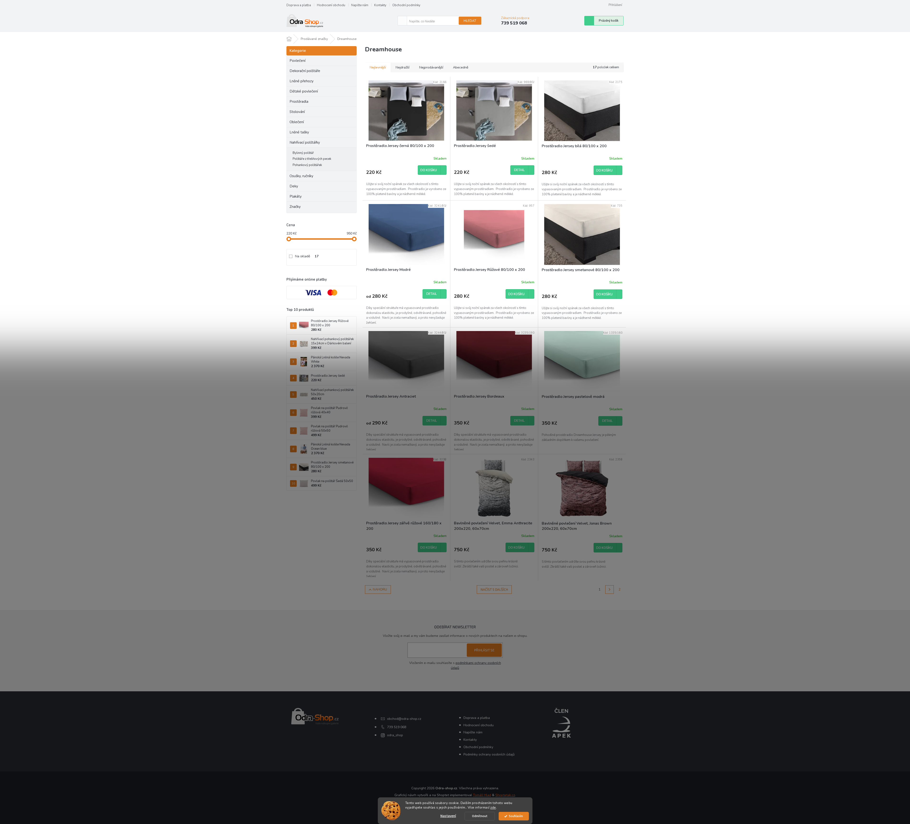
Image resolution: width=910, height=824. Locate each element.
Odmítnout (479, 816)
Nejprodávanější (431, 67)
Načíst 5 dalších (494, 589)
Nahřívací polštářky (305, 142)
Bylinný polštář (303, 153)
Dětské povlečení (304, 91)
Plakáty (296, 196)
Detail (519, 170)
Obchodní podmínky (406, 5)
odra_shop (395, 735)
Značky (295, 206)
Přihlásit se (484, 650)
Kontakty (380, 5)
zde (493, 807)
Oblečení (297, 122)
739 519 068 (396, 727)
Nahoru (380, 589)
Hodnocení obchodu (331, 5)
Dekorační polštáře (305, 70)
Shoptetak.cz (505, 795)
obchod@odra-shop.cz (404, 719)
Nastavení (448, 816)
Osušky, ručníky (301, 176)
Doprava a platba (298, 5)
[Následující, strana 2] (609, 589)
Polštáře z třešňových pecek (312, 159)
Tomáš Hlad (482, 795)
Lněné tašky (299, 132)
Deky (294, 186)
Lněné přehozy (302, 81)
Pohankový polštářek (307, 165)
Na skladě (307, 256)
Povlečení (297, 60)
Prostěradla (299, 101)
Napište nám (359, 5)
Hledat (470, 21)
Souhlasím (516, 816)
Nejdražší (402, 67)
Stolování (297, 111)
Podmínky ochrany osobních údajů (489, 754)
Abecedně (460, 67)
